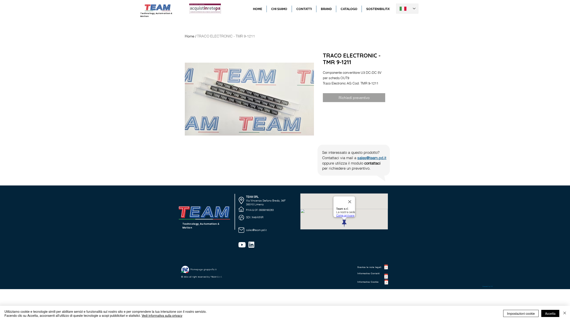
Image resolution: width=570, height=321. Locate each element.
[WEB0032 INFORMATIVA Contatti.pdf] (386, 277)
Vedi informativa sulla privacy (162, 315)
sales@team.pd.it (371, 157)
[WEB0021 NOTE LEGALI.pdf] (386, 268)
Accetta (550, 313)
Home (189, 36)
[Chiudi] (564, 313)
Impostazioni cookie (521, 313)
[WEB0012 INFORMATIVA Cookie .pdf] (386, 283)
